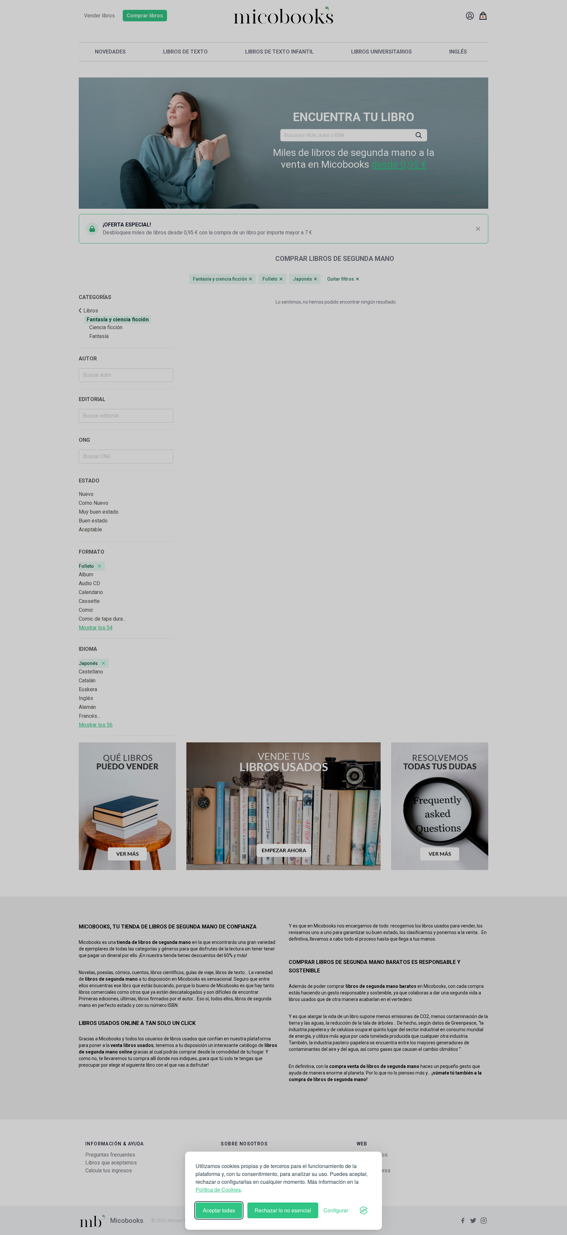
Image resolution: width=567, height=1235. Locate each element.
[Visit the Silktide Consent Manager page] (363, 1210)
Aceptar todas (219, 1210)
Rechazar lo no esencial (283, 1210)
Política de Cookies (218, 1189)
